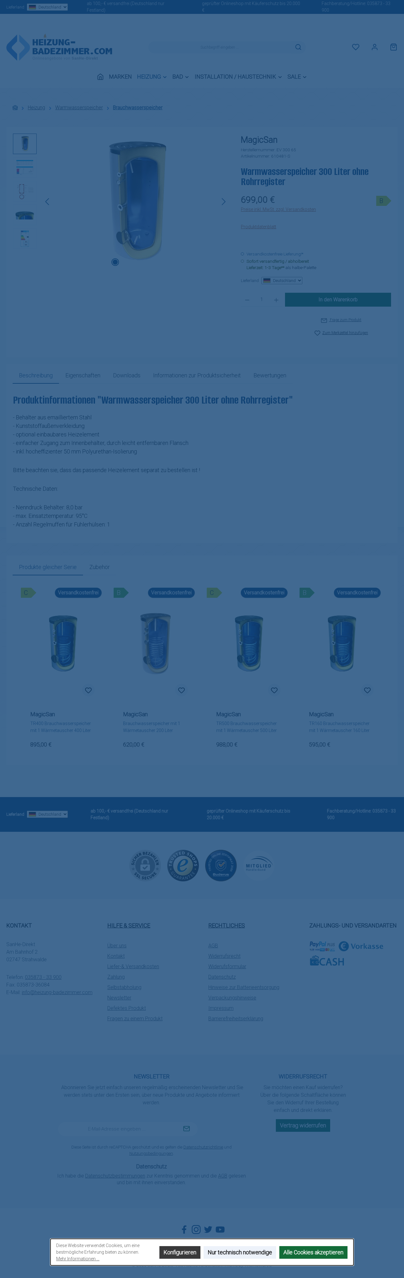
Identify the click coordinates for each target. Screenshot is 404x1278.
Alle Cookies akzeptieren (313, 1252)
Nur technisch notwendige (240, 1252)
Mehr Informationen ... (77, 1258)
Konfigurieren (179, 1252)
